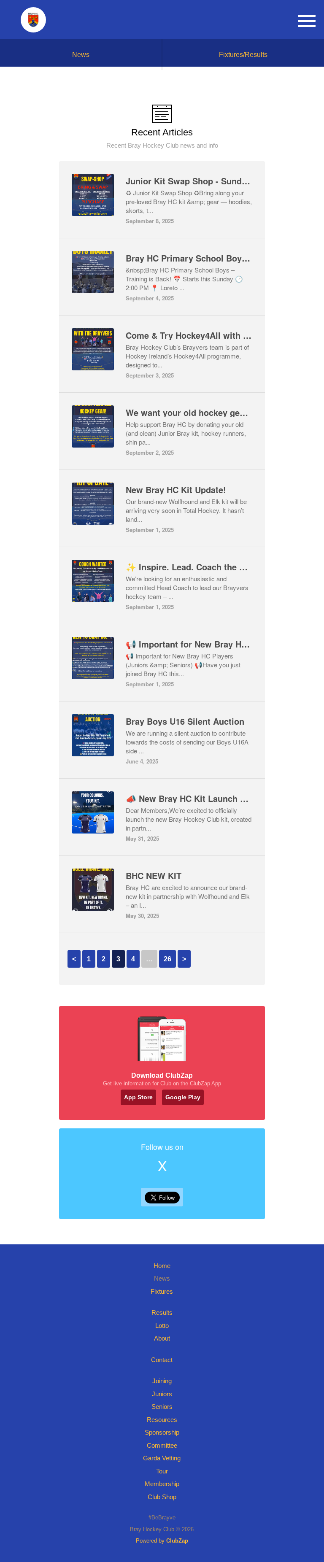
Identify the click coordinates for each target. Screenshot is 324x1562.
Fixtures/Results (243, 54)
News (80, 54)
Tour (162, 1471)
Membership (162, 1483)
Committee (162, 1445)
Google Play (182, 1097)
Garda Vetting (162, 1458)
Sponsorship (162, 1432)
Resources (162, 1419)
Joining (162, 1380)
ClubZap (177, 1541)
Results (162, 1312)
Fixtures (162, 1291)
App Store (138, 1097)
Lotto (162, 1325)
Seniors (162, 1406)
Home (162, 1265)
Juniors (162, 1393)
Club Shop (162, 1496)
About (162, 1338)
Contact (162, 1359)
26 (167, 959)
